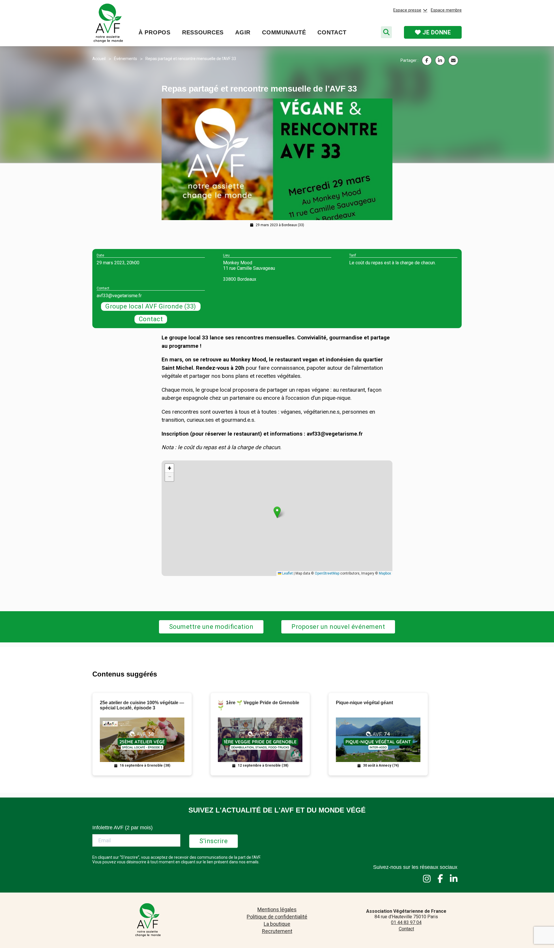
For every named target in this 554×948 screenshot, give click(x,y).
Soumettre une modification (211, 626)
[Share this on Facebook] (427, 60)
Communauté (284, 32)
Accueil (99, 58)
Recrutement (277, 931)
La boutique (277, 924)
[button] (277, 512)
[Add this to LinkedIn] (440, 60)
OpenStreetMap (327, 573)
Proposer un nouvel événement (338, 626)
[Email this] (453, 60)
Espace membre (446, 10)
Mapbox (385, 573)
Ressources (203, 32)
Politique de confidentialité (277, 917)
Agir (242, 32)
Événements (125, 58)
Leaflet (287, 573)
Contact (331, 32)
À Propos (154, 32)
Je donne (436, 32)
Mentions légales (277, 909)
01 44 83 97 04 (406, 922)
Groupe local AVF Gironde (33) (150, 306)
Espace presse (407, 10)
